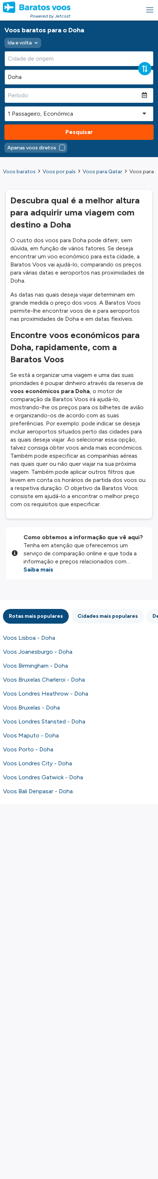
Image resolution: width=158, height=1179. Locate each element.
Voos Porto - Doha (28, 749)
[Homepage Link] (37, 7)
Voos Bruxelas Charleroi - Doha (44, 679)
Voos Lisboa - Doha (29, 637)
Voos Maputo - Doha (31, 735)
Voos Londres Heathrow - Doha (45, 693)
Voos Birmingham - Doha (35, 665)
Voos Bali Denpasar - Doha (38, 791)
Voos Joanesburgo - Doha (37, 651)
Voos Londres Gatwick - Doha (43, 777)
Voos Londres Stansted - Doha (44, 721)
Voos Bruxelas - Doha (31, 707)
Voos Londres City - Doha (37, 763)
